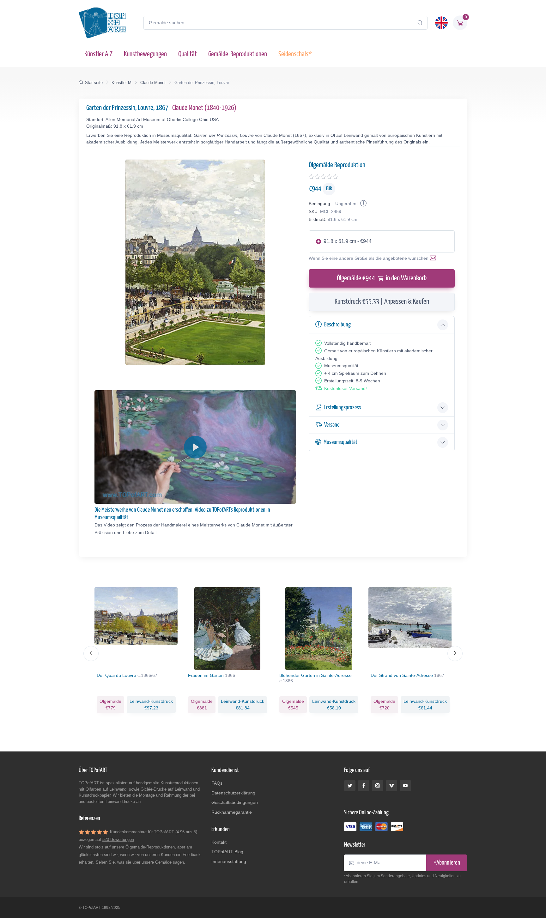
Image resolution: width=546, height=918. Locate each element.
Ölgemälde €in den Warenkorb (382, 278)
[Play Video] (195, 447)
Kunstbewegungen (145, 54)
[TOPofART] (102, 23)
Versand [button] (332, 425)
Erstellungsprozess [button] (342, 407)
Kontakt (219, 842)
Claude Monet (153, 82)
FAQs (216, 783)
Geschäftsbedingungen (234, 802)
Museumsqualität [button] (340, 442)
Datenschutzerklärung (233, 792)
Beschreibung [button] (337, 325)
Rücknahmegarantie (231, 812)
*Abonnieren (447, 863)
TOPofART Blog (227, 851)
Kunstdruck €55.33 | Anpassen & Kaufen (382, 301)
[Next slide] (455, 653)
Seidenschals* (295, 54)
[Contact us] (434, 258)
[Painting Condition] (363, 203)
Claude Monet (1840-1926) (204, 108)
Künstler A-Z (98, 54)
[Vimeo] (391, 785)
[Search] (419, 23)
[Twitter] (349, 785)
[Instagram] (377, 785)
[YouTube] (405, 785)
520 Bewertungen (118, 839)
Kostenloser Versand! (345, 388)
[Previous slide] (91, 653)
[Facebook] (363, 785)
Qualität (187, 54)
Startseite (94, 82)
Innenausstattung (228, 861)
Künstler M (121, 82)
